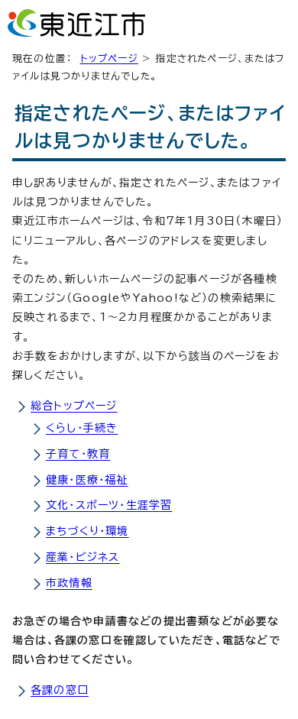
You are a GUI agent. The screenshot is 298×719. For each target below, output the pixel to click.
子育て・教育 (78, 454)
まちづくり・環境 (87, 531)
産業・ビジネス (82, 557)
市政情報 (69, 583)
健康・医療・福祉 (87, 479)
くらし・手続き (82, 428)
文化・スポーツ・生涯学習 (109, 505)
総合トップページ (74, 405)
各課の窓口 (60, 690)
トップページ (109, 58)
